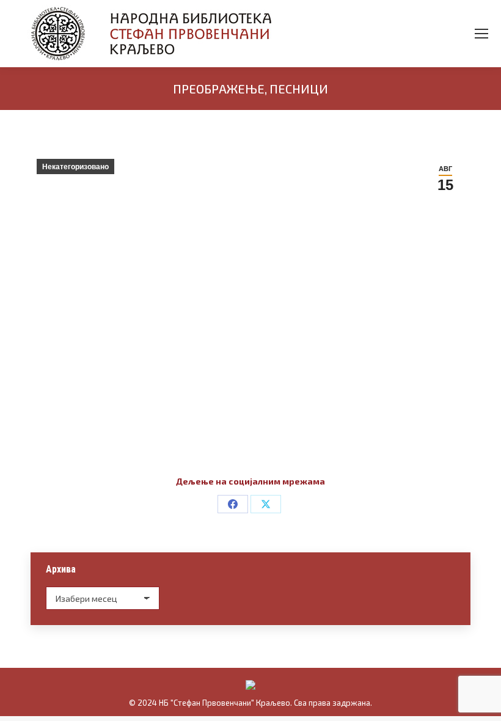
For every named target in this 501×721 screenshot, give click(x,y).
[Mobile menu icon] (481, 33)
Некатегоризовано (75, 167)
